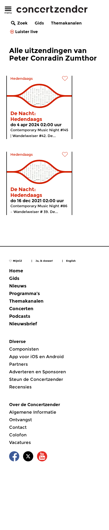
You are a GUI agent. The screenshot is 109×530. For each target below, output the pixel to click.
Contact (18, 427)
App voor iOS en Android (36, 356)
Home (16, 271)
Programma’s (24, 293)
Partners (18, 364)
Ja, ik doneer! (44, 260)
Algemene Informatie (32, 412)
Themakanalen (66, 23)
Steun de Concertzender (36, 379)
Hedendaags (21, 78)
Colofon (18, 434)
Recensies (20, 386)
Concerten (21, 308)
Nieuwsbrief (23, 324)
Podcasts (19, 316)
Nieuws (17, 286)
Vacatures (20, 442)
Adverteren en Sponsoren (37, 371)
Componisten (24, 349)
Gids (39, 23)
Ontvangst (20, 419)
